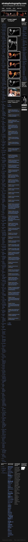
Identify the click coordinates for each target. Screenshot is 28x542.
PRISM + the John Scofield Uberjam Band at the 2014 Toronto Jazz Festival (13, 212)
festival (10, 481)
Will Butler (4, 435)
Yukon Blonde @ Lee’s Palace (4, 455)
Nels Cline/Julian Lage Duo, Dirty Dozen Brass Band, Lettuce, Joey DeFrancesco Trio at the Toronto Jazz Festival (14, 218)
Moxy (3, 214)
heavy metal (9, 486)
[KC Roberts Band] (14, 92)
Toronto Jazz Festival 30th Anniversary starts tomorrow (25, 29)
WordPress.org (4, 472)
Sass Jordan (4, 283)
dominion (9, 478)
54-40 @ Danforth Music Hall (4, 37)
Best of (9, 473)
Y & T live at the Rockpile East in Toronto (12, 234)
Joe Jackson (4, 164)
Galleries (8, 8)
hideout (12, 487)
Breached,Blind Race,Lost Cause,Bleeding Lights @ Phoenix (13, 156)
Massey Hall (10, 502)
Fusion (11, 483)
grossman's (9, 484)
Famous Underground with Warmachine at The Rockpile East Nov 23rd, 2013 (13, 299)
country (10, 477)
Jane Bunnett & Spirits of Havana (4, 161)
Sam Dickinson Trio (3, 272)
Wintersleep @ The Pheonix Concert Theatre (4, 445)
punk (8, 516)
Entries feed (4, 468)
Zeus (3, 458)
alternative (10, 467)
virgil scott (10, 532)
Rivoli (12, 518)
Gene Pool (3, 134)
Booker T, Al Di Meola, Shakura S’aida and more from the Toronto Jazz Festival (13, 133)
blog (14, 8)
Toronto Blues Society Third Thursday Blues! (14, 241)
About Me (19, 8)
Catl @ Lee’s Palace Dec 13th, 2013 (4, 75)
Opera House (9, 510)
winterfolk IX (10, 534)
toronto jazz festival (9, 529)
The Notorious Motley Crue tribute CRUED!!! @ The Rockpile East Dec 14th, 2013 (14, 293)
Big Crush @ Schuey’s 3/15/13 (4, 66)
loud (9, 500)
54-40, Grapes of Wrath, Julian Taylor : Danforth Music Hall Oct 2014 (13, 176)
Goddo (3, 139)
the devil (12, 526)
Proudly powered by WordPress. (7, 539)
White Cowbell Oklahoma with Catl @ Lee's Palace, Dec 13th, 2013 (13, 278)
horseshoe (10, 493)
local (12, 499)
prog (12, 515)
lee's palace (10, 497)
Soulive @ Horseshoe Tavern (4, 311)
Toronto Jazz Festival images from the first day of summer (13, 229)
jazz (9, 496)
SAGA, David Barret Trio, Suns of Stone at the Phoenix (13, 149)
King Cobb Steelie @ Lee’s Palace (4, 185)
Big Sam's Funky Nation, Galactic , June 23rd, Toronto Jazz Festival (13, 224)
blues (10, 475)
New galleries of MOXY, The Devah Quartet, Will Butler (13, 111)
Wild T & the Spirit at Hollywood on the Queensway (4, 432)
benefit (12, 472)
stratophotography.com (14, 3)
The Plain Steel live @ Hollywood (4, 377)
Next (24, 93)
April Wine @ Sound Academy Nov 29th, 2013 (4, 51)
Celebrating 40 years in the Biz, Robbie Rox (13, 315)
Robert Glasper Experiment (4, 262)
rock (9, 521)
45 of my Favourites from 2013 (3, 33)
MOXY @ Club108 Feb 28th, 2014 (4, 217)
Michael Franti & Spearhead (3, 196)
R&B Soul (10, 517)
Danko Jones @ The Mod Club (4, 88)
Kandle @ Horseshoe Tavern (4, 177)
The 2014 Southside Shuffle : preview (13, 185)
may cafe (9, 503)
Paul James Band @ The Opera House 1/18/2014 (13, 270)
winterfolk (10, 533)
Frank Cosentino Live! (3, 118)
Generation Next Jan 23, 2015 (4, 137)
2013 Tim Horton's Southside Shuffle (13, 319)
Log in (3, 466)
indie (10, 494)
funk (9, 483)
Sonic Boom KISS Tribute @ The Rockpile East (4, 306)
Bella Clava (4, 58)
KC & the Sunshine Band (3, 181)
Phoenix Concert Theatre (10, 513)
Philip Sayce (4, 244)
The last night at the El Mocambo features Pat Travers (13, 171)
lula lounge (11, 500)
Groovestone (4, 150)
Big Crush (3, 63)
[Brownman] (14, 32)
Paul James (4, 230)
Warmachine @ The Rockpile (4, 419)
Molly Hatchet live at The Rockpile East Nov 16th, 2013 (13, 310)
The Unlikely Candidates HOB (4, 381)
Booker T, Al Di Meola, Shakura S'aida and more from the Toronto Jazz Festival (13, 127)
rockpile (10, 524)
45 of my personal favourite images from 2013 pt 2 (13, 274)
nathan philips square (9, 506)
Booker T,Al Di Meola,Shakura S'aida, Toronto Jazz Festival (13, 121)
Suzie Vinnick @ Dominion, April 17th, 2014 (4, 319)
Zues (9, 536)
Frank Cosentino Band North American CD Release (4, 113)
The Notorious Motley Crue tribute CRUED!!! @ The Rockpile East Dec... (14, 288)
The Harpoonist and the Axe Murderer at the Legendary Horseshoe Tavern (13, 161)
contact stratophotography (9, 10)
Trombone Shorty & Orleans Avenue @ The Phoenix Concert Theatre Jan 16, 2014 (14, 258)
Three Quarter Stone (3, 385)
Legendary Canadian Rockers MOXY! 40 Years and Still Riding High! (14, 253)
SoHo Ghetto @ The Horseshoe (4, 301)
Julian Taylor (4, 171)
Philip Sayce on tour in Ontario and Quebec (13, 115)
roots (9, 526)
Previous (23, 93)
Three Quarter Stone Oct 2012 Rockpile (3, 396)
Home (3, 8)
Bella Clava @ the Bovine (4, 61)
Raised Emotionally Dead (4, 253)
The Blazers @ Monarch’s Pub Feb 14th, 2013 (4, 332)
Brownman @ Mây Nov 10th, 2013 (4, 70)
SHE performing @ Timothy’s (4, 294)
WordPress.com (23, 539)
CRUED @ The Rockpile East (4, 84)
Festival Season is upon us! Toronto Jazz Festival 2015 (13, 138)
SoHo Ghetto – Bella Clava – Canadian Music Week (13, 245)
